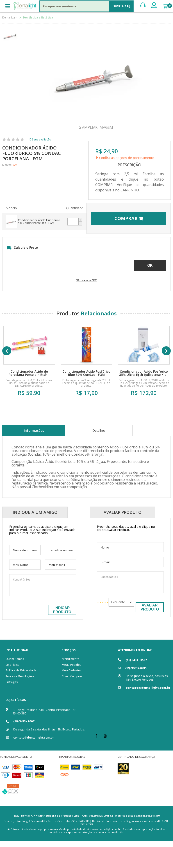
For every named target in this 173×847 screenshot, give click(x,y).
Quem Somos (15, 659)
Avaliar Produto (150, 607)
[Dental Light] (25, 6)
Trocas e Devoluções (20, 676)
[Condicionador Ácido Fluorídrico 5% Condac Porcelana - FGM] (33, 221)
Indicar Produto (62, 610)
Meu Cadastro (71, 670)
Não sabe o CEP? (86, 280)
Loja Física (12, 665)
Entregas (12, 682)
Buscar (119, 6)
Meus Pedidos (71, 665)
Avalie (39, 139)
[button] (80, 220)
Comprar (29, 407)
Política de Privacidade (21, 670)
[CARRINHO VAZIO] (165, 6)
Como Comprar (72, 676)
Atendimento (70, 659)
